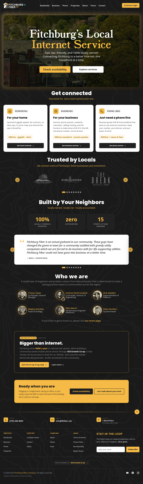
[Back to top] (137, 411)
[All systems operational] (25, 5)
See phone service (117, 145)
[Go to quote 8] (80, 267)
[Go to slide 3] (68, 192)
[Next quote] (130, 249)
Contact (102, 5)
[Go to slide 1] (62, 192)
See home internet (25, 145)
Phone (65, 5)
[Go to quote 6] (76, 267)
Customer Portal (33, 437)
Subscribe (133, 449)
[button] (63, 299)
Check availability (81, 391)
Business (56, 5)
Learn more (58, 364)
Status (29, 446)
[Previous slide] (17, 180)
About (85, 5)
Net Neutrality (78, 446)
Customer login (131, 5)
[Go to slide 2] (64, 192)
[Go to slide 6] (76, 192)
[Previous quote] (12, 249)
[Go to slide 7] (78, 192)
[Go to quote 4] (71, 267)
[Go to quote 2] (67, 267)
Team (52, 446)
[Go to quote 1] (63, 267)
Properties (75, 5)
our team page (93, 320)
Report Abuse (78, 451)
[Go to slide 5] (73, 192)
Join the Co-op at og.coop (34, 364)
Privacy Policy (78, 442)
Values (52, 442)
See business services (71, 145)
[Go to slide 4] (71, 192)
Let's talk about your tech (109, 391)
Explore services (88, 69)
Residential (44, 5)
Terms (93, 5)
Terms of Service (79, 437)
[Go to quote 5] (73, 267)
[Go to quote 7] (78, 267)
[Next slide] (125, 180)
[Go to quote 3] (69, 267)
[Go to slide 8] (80, 192)
